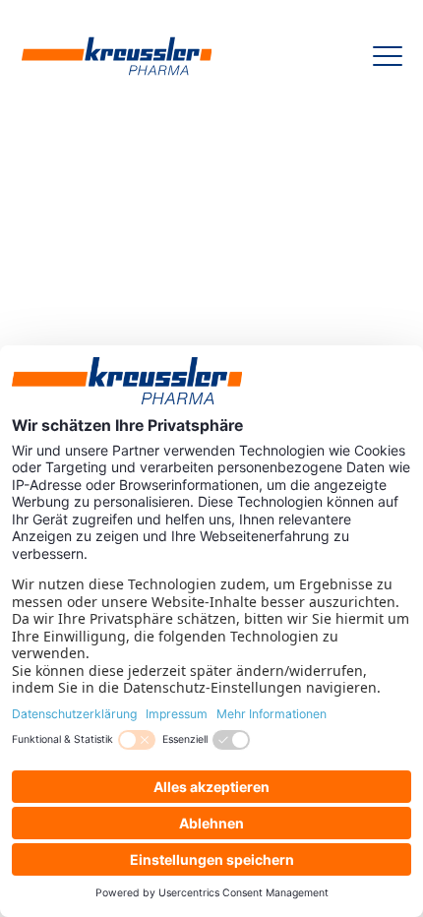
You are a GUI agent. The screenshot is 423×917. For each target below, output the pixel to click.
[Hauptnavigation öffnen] (387, 56)
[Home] (117, 56)
